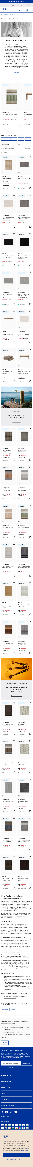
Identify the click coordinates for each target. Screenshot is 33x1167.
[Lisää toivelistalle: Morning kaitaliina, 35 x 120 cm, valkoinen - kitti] (30, 311)
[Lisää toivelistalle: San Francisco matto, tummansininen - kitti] (30, 544)
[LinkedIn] (15, 1112)
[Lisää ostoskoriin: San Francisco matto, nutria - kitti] (14, 772)
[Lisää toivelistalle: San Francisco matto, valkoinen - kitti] (14, 544)
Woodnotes (22, 46)
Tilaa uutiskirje (26, 1063)
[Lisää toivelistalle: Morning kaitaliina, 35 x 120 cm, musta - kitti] (30, 157)
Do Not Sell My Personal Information (16, 1160)
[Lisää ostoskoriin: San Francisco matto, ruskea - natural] (14, 653)
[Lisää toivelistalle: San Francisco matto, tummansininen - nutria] (14, 818)
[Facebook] (6, 1112)
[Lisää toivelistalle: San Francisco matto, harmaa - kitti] (14, 780)
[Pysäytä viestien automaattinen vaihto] (31, 1)
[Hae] (2, 15)
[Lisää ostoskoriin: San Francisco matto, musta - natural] (14, 733)
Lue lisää (16, 72)
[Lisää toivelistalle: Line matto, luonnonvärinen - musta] (14, 583)
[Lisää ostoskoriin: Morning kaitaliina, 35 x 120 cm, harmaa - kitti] (14, 304)
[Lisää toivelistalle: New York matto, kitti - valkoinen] (30, 583)
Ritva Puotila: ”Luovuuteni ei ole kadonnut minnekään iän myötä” (16, 997)
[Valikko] (31, 9)
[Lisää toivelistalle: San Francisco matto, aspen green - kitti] (20, 85)
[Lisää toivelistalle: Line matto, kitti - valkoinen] (30, 741)
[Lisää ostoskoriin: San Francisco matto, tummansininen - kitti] (30, 575)
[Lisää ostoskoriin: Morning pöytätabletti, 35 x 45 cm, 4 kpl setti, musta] (30, 265)
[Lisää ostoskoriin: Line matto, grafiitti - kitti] (30, 811)
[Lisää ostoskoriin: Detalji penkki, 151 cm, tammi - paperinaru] (14, 342)
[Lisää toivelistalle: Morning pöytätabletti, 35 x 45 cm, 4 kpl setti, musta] (30, 234)
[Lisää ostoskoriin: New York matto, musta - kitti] (30, 460)
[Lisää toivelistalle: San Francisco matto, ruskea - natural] (14, 622)
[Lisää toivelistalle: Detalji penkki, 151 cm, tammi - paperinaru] (14, 311)
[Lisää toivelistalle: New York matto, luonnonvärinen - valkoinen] (14, 157)
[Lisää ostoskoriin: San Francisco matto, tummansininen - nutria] (14, 849)
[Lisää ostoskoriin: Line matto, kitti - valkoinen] (30, 772)
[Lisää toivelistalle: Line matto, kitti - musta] (30, 702)
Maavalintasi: (4, 1068)
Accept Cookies (16, 1155)
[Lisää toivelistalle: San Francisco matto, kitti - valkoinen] (30, 467)
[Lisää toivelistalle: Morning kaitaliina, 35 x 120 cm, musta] (14, 234)
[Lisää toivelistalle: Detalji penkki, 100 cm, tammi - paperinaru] (30, 350)
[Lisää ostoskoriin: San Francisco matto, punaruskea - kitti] (14, 498)
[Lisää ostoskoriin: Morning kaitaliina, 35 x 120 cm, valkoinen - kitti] (30, 342)
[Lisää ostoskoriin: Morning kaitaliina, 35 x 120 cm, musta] (14, 265)
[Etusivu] (1, 18)
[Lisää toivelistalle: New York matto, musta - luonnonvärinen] (14, 428)
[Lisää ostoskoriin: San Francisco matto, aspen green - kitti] (20, 125)
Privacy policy (24, 1150)
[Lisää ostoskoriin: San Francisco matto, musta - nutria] (14, 888)
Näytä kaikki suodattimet (7, 148)
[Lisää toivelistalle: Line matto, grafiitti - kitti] (30, 780)
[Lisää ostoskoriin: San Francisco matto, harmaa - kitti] (14, 811)
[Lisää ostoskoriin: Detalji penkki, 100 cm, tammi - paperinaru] (30, 381)
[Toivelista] (23, 9)
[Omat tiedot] (19, 9)
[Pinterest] (11, 1112)
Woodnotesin (16, 914)
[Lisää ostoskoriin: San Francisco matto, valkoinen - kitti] (14, 575)
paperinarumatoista (22, 930)
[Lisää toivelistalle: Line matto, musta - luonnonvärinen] (30, 857)
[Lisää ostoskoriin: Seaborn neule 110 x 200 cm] (14, 381)
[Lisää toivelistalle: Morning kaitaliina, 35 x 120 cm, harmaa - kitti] (14, 273)
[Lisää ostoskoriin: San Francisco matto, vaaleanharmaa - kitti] (30, 849)
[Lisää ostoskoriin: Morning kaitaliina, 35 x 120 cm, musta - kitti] (30, 188)
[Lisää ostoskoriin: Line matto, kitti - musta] (30, 733)
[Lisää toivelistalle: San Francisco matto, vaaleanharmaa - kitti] (30, 818)
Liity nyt (5, 1042)
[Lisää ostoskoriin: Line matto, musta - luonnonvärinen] (30, 888)
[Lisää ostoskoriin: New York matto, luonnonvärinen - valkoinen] (14, 188)
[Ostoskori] (27, 9)
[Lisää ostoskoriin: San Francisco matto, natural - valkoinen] (14, 537)
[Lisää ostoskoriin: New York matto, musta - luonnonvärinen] (14, 460)
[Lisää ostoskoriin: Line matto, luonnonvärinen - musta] (14, 614)
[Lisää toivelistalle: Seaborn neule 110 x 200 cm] (14, 350)
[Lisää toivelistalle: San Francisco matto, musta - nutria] (14, 857)
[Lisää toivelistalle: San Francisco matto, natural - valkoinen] (14, 506)
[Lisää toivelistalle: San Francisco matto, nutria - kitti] (14, 741)
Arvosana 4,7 (21, 1)
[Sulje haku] (31, 14)
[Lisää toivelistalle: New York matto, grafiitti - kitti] (30, 622)
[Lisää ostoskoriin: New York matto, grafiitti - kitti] (30, 653)
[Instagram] (2, 1112)
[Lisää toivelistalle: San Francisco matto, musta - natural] (14, 702)
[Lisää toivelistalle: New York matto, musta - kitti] (30, 428)
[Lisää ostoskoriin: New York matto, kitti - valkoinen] (30, 614)
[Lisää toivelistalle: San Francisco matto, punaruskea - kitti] (14, 467)
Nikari (13, 1009)
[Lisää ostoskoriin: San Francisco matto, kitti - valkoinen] (30, 498)
